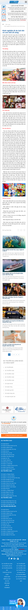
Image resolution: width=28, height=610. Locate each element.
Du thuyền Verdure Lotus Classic (8, 486)
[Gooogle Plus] (21, 230)
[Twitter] (24, 230)
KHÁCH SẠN (7, 576)
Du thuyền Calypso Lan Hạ (7, 494)
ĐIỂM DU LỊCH (7, 578)
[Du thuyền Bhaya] (20, 409)
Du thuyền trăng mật (9, 393)
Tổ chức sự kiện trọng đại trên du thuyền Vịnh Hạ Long (12, 345)
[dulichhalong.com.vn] (14, 2)
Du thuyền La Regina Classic (7, 474)
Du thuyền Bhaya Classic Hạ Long (9, 495)
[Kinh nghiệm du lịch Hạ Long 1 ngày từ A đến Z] (14, 241)
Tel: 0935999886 (6, 423)
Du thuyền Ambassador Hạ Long (8, 449)
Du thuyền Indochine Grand (7, 467)
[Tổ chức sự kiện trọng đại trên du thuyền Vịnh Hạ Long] (14, 336)
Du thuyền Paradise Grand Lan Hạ (9, 445)
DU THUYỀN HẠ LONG (7, 563)
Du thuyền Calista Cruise (6, 447)
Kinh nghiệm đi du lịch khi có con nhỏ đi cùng (14, 26)
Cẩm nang (7, 24)
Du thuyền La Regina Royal (7, 490)
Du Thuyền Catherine (6, 460)
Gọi (3, 608)
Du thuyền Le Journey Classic (8, 476)
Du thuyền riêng (8, 386)
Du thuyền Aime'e (5, 443)
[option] (7, 409)
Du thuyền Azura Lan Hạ (6, 461)
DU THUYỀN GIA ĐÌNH (21, 576)
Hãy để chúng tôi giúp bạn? (15, 435)
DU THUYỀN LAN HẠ (7, 565)
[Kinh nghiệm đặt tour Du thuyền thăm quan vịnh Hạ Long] (14, 265)
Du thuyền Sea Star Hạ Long (7, 454)
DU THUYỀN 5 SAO (9, 370)
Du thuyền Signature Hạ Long (8, 485)
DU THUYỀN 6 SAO (9, 380)
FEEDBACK (7, 587)
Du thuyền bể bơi (9, 383)
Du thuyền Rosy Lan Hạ (6, 452)
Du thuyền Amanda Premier (7, 481)
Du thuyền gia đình (9, 390)
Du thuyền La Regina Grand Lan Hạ (9, 465)
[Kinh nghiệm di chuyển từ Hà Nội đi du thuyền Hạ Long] (14, 313)
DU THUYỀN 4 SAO (9, 373)
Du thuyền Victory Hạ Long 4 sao (8, 483)
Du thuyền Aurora (5, 451)
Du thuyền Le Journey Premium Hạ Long (10, 477)
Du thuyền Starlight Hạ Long (7, 479)
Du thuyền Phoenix (5, 488)
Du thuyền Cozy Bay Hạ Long (8, 504)
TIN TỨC (7, 581)
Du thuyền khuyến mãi (10, 396)
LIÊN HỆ (7, 585)
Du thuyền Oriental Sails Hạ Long (8, 502)
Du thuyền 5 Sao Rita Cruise (7, 456)
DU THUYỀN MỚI (9, 367)
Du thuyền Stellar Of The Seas (8, 469)
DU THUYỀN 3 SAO (9, 377)
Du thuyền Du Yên (5, 458)
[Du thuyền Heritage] (7, 409)
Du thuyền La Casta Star (6, 463)
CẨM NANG (7, 583)
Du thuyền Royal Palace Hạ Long (8, 500)
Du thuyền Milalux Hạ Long (7, 492)
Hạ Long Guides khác (7, 230)
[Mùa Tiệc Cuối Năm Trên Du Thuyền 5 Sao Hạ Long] (14, 289)
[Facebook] (18, 230)
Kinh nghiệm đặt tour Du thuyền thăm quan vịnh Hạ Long (13, 274)
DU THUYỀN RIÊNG (21, 574)
